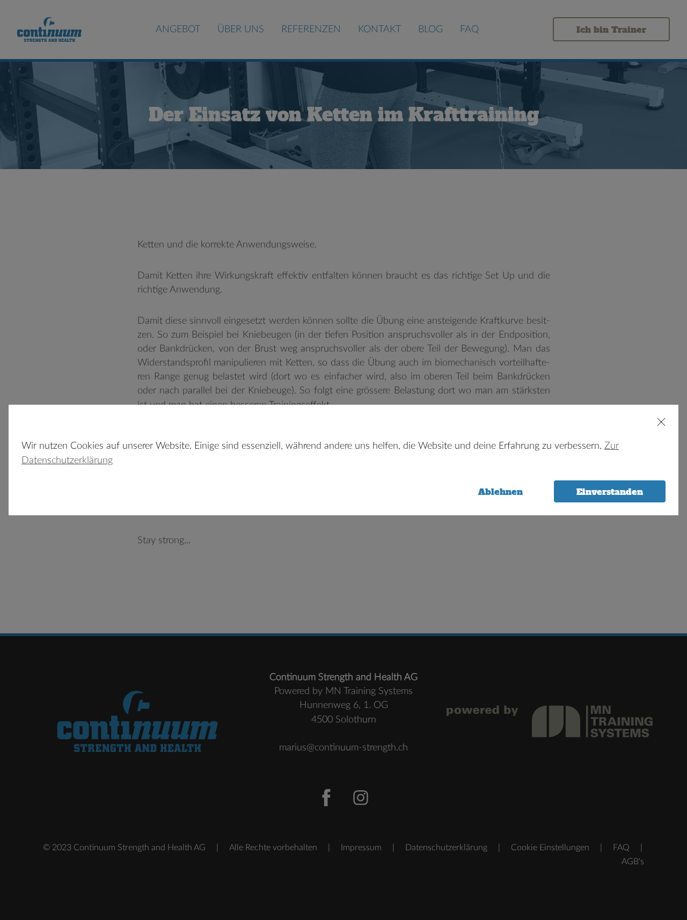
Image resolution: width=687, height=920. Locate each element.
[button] (656, 422)
